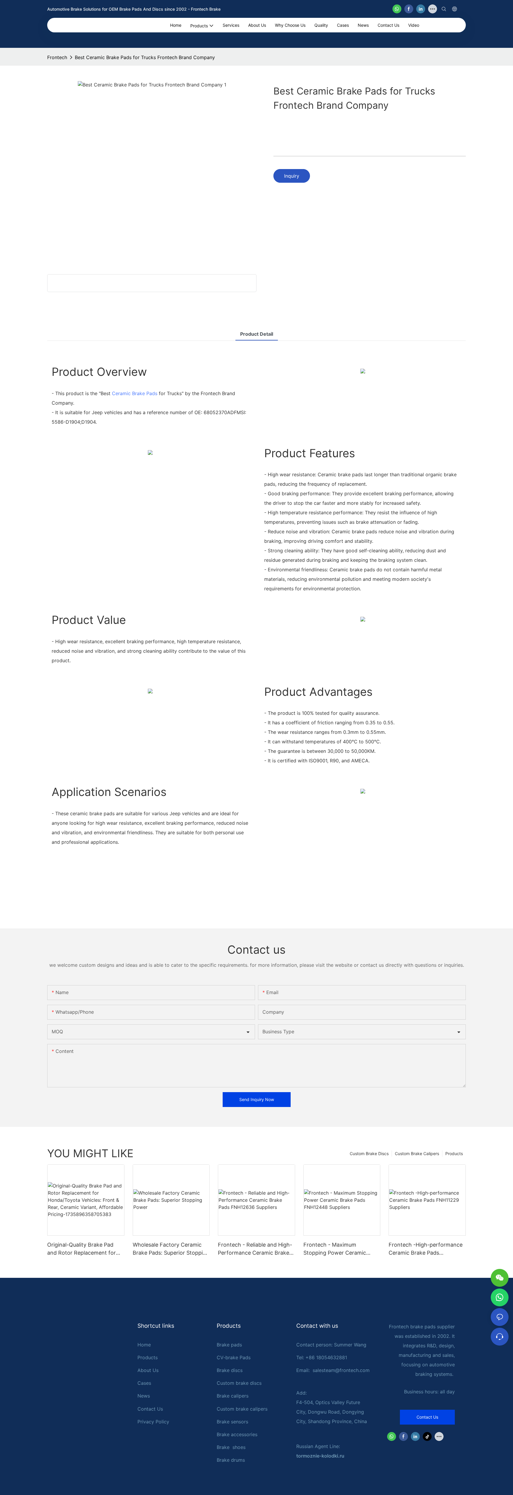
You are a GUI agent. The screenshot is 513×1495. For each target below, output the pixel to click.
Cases (144, 1383)
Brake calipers (232, 1396)
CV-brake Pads (234, 1357)
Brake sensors (232, 1422)
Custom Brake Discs (369, 1153)
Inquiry (291, 176)
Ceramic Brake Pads (134, 393)
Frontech (57, 57)
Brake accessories (237, 1434)
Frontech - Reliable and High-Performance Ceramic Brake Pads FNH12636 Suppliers (255, 1249)
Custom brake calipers (242, 1409)
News (143, 1396)
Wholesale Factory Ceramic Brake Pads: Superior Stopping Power (171, 1249)
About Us (148, 1370)
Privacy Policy (153, 1422)
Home (144, 1345)
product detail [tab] (256, 334)
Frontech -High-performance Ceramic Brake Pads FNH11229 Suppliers (426, 1249)
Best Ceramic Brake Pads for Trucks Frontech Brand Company (145, 57)
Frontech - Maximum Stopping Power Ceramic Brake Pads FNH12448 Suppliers (334, 1249)
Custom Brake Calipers (417, 1153)
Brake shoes (231, 1447)
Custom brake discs (239, 1383)
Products (454, 1153)
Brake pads (229, 1345)
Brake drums (231, 1460)
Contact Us (150, 1409)
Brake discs (230, 1370)
